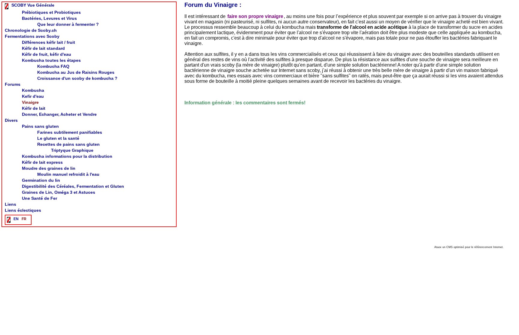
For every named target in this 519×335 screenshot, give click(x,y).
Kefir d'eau (33, 96)
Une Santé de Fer (39, 198)
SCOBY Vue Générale (32, 5)
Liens (10, 204)
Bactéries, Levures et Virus (49, 18)
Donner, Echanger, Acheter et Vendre (59, 114)
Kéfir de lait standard (43, 48)
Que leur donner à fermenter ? (68, 24)
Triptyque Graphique (72, 150)
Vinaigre (30, 102)
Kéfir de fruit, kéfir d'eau (46, 54)
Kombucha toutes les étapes (51, 60)
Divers (11, 120)
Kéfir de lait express (42, 162)
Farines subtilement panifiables (69, 132)
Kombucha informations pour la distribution (67, 156)
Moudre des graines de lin (48, 168)
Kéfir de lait (33, 108)
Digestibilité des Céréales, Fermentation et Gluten (73, 186)
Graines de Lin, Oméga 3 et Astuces (58, 192)
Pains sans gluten (40, 126)
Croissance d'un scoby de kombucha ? (77, 78)
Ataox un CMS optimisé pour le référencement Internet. (469, 247)
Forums (12, 84)
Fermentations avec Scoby (32, 36)
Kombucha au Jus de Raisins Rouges (75, 72)
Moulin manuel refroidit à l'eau (68, 174)
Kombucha (33, 90)
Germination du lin (41, 180)
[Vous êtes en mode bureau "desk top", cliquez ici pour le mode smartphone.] (7, 6)
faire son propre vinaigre (255, 16)
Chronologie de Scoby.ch (31, 30)
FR (24, 219)
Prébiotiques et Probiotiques (51, 12)
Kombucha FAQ (53, 66)
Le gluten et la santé (58, 138)
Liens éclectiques (23, 210)
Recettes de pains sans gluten (68, 144)
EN (16, 219)
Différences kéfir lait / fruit (48, 42)
